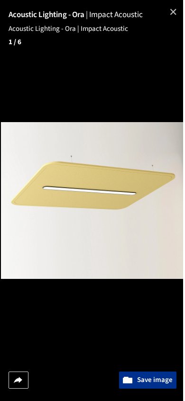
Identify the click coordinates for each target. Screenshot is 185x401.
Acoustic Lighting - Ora (49, 14)
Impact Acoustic (116, 14)
